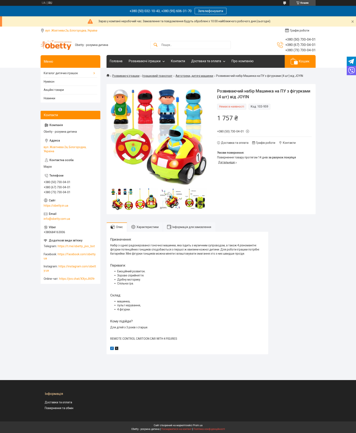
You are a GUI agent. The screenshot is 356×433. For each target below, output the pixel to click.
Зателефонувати (210, 11)
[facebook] (112, 349)
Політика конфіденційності (209, 429)
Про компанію (242, 61)
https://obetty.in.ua (56, 205)
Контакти (178, 61)
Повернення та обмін (59, 408)
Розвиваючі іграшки (144, 61)
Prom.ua (198, 425)
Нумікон (49, 81)
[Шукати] (155, 45)
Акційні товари (54, 89)
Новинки (49, 98)
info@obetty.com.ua (57, 218)
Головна (116, 61)
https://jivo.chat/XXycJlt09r (77, 278)
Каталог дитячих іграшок (61, 73)
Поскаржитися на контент (176, 429)
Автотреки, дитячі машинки (194, 75)
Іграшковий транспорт (157, 75)
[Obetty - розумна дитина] (56, 45)
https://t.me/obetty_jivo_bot (76, 246)
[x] (116, 349)
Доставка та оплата (206, 61)
